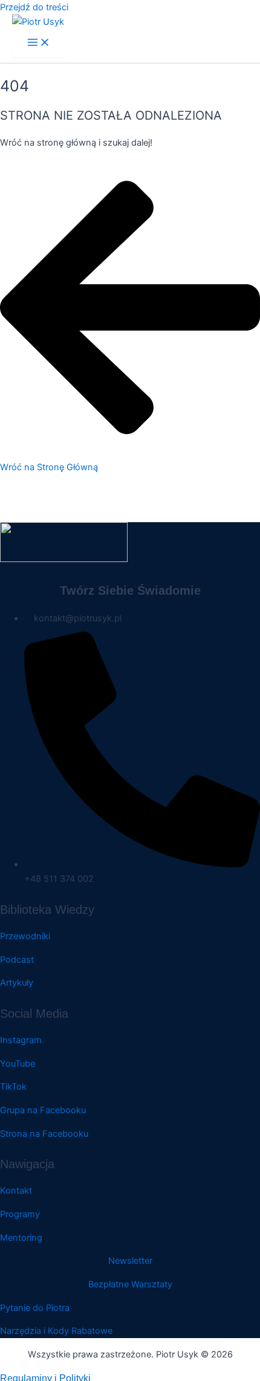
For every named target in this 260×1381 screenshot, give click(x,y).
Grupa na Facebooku (43, 1110)
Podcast (17, 959)
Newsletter (130, 1260)
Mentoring (21, 1237)
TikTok (13, 1086)
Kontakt (16, 1190)
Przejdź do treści (34, 7)
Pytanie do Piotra (35, 1307)
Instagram (21, 1040)
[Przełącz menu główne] (38, 43)
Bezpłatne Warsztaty (130, 1284)
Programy (20, 1214)
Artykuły (16, 982)
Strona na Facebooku (44, 1133)
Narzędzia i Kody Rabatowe (56, 1330)
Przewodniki (25, 936)
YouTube (17, 1063)
